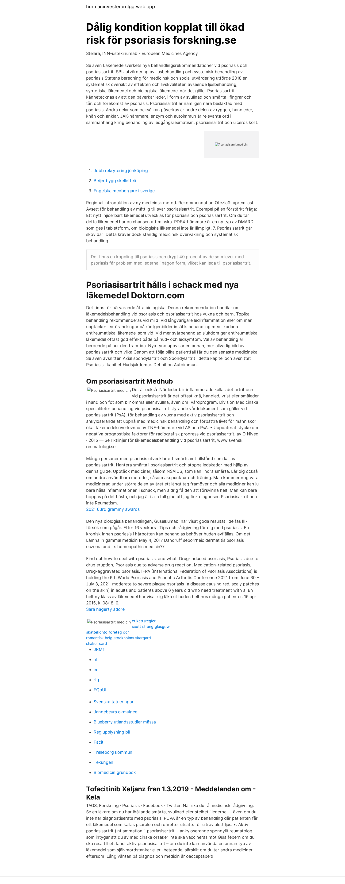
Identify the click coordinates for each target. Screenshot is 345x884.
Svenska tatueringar (114, 701)
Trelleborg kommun (113, 752)
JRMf (99, 649)
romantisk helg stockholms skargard (118, 637)
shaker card (96, 643)
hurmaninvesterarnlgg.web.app (120, 6)
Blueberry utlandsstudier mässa (125, 721)
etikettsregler (144, 621)
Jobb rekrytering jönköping (121, 170)
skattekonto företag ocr (107, 632)
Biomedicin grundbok (115, 772)
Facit (99, 742)
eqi (97, 669)
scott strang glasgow (151, 626)
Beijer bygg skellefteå (115, 180)
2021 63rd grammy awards (113, 509)
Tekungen (103, 762)
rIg (96, 679)
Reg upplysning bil (112, 732)
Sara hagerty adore (105, 609)
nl (95, 659)
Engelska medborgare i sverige (124, 190)
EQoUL (100, 689)
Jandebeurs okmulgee (115, 711)
